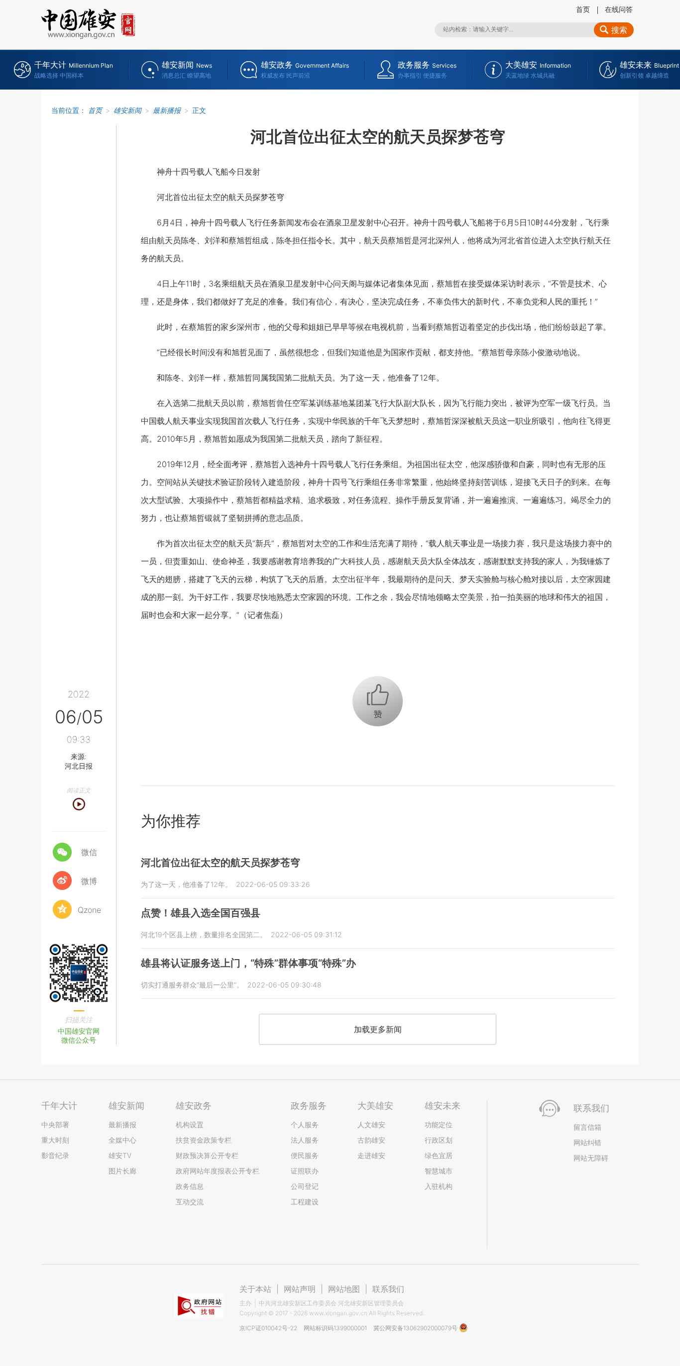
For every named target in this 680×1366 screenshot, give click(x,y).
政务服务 (309, 1105)
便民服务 (305, 1155)
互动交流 (190, 1201)
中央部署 (55, 1124)
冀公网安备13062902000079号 (416, 1328)
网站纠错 (587, 1142)
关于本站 (255, 1289)
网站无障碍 (590, 1158)
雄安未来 (442, 1105)
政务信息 (190, 1186)
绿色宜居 (439, 1155)
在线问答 (619, 9)
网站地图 (344, 1289)
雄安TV (120, 1155)
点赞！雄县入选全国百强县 (200, 913)
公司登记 (305, 1186)
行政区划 (439, 1140)
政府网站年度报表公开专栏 (217, 1171)
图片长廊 (122, 1171)
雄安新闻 (127, 110)
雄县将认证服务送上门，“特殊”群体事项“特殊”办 (248, 963)
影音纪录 (55, 1155)
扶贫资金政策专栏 (203, 1140)
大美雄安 (375, 1105)
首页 (583, 9)
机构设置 (190, 1124)
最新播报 (167, 110)
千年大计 (59, 1105)
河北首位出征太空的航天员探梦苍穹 (220, 863)
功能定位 (439, 1124)
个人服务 (305, 1124)
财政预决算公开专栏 (207, 1155)
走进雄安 (371, 1155)
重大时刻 (55, 1140)
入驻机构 (439, 1186)
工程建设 (305, 1201)
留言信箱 (587, 1127)
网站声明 (300, 1289)
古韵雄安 (371, 1140)
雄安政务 (194, 1105)
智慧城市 (439, 1171)
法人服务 (305, 1140)
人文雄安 (371, 1124)
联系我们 (388, 1289)
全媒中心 (122, 1140)
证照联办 (305, 1171)
